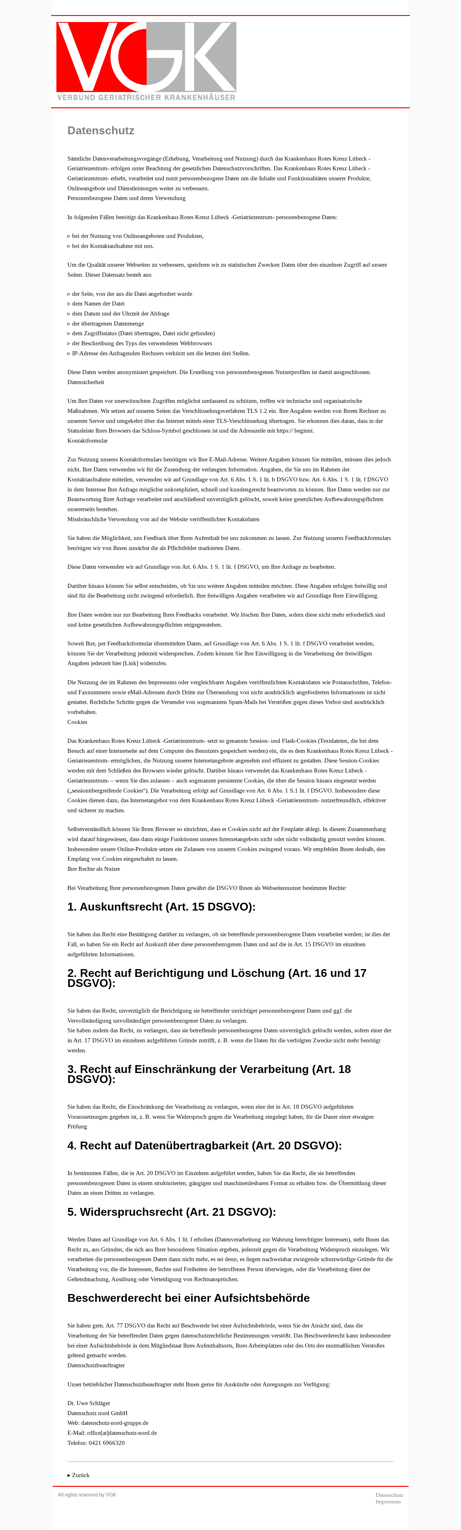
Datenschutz (390, 1495)
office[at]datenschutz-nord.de (122, 1433)
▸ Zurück (78, 1475)
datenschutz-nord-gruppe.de (114, 1423)
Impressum (388, 1501)
